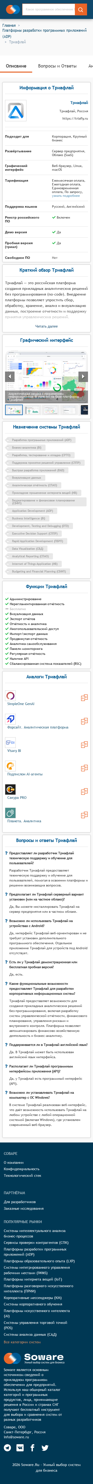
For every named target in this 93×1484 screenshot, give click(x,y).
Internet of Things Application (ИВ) (34, 564)
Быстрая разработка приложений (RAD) (38, 470)
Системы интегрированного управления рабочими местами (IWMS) (37, 1270)
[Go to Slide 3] (51, 410)
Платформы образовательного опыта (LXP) (39, 1261)
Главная (9, 25)
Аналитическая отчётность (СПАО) (34, 485)
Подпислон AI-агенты (24, 774)
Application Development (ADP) (32, 511)
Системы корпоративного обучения (33, 1304)
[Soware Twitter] (45, 1447)
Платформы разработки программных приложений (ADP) (44, 33)
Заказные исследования (24, 1208)
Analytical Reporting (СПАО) (30, 556)
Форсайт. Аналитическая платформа (37, 727)
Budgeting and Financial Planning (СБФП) (39, 571)
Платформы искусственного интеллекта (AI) (37, 1313)
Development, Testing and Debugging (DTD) (40, 526)
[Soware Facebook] (32, 1447)
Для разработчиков (20, 1202)
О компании (14, 1162)
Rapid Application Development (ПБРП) (37, 541)
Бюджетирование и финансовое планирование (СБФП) (43, 502)
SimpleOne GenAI (20, 704)
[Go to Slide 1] (14, 410)
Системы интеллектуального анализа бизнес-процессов (35, 1233)
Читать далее (46, 326)
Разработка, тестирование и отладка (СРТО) (41, 455)
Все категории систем (22, 1342)
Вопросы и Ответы (57, 65)
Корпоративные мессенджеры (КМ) (33, 1298)
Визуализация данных (26, 477)
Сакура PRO (16, 798)
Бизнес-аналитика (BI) (26, 447)
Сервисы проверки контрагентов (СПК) (36, 1243)
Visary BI (14, 751)
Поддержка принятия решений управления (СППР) (46, 462)
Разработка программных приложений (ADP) (41, 440)
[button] (46, 377)
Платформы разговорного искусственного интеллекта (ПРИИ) (38, 1288)
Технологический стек (22, 1176)
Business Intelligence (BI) (28, 518)
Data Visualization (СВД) (27, 548)
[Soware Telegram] (7, 1447)
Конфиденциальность (22, 1169)
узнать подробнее (66, 196)
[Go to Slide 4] (69, 410)
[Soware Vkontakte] (20, 1447)
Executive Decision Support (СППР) (34, 533)
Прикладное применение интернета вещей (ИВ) (44, 493)
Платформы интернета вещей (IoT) (33, 1279)
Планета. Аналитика (24, 821)
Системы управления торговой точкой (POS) (35, 1325)
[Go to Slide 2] (32, 410)
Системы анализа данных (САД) (30, 1334)
